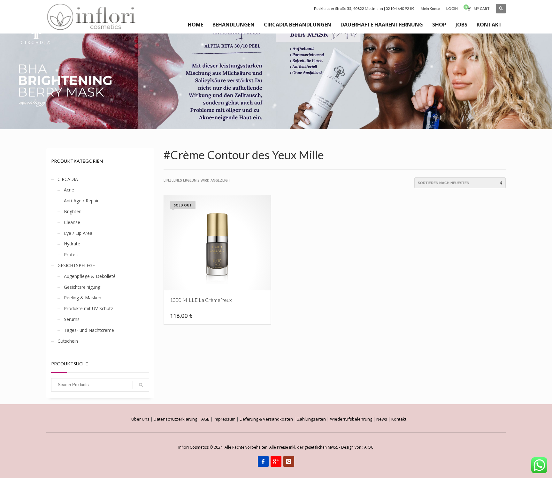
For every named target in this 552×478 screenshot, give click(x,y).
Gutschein (67, 341)
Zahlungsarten (311, 419)
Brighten (72, 211)
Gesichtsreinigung (82, 287)
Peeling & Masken (82, 298)
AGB (205, 419)
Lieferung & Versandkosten (266, 419)
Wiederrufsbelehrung (351, 419)
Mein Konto (430, 8)
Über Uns (140, 419)
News (381, 419)
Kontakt (398, 419)
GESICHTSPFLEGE (76, 265)
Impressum (224, 419)
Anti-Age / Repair (81, 201)
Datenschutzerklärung (175, 419)
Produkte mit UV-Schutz (88, 308)
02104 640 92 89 (400, 8)
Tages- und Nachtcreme (89, 330)
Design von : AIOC (357, 447)
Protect (71, 254)
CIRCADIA (67, 179)
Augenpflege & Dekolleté (90, 276)
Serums (72, 319)
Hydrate (72, 244)
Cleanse (72, 222)
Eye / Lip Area (78, 233)
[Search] (141, 385)
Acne (69, 190)
